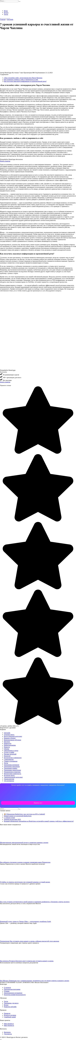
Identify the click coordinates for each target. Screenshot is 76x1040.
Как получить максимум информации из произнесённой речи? (25, 81)
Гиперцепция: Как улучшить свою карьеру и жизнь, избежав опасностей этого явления (29, 941)
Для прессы (8, 1034)
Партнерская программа (12, 989)
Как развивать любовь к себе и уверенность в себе (21, 79)
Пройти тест (38, 803)
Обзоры (6, 749)
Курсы (6, 12)
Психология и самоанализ (12, 758)
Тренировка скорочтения (12, 770)
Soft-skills (7, 733)
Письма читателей (10, 754)
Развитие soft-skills (10, 1007)
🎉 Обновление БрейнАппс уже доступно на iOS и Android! (24, 814)
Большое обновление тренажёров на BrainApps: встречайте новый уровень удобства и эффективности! (39, 821)
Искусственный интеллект (13, 736)
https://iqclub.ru (9, 1024)
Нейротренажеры (10, 745)
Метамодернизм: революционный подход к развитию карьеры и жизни (24, 842)
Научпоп (7, 742)
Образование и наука (11, 750)
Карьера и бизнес (10, 738)
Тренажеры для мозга (11, 1003)
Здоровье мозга (9, 734)
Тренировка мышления (12, 766)
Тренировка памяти (10, 768)
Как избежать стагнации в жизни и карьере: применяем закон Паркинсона (25, 862)
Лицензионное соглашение (13, 993)
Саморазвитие (9, 759)
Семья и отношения (10, 761)
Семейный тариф (10, 1017)
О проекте (7, 987)
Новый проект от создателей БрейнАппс (18, 816)
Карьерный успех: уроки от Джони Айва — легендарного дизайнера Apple (25, 921)
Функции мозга (9, 775)
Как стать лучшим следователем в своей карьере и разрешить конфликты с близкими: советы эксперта (34, 902)
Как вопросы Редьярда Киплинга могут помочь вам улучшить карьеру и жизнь (26, 961)
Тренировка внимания (11, 765)
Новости (7, 747)
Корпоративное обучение (12, 740)
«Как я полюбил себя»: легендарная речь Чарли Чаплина (23, 78)
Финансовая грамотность (12, 773)
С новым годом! (9, 818)
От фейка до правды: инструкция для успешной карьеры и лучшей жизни (25, 882)
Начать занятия (5, 161)
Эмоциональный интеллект (13, 777)
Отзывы (6, 991)
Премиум (7, 1013)
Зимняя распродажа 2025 (12, 819)
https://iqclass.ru (9, 1025)
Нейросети (7, 743)
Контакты (7, 1032)
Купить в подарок (10, 1015)
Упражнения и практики (12, 772)
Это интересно (9, 781)
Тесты (6, 14)
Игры (6, 11)
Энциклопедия (9, 779)
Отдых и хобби (9, 752)
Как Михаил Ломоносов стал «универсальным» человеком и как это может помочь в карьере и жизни (34, 980)
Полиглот (7, 756)
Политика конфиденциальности (15, 995)
